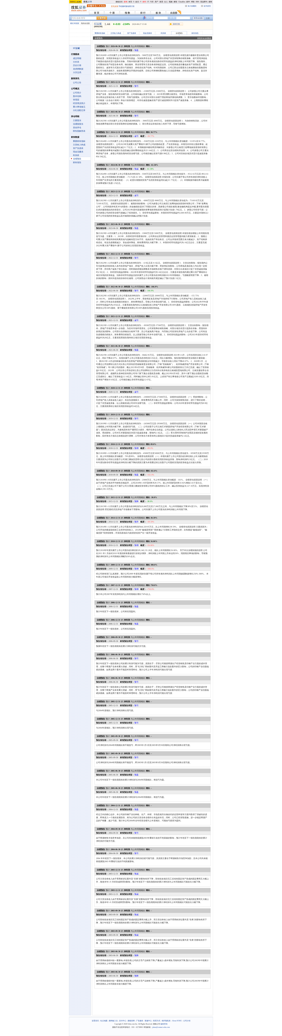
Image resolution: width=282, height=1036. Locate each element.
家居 (161, 2)
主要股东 (77, 120)
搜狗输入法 (113, 1021)
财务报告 (77, 162)
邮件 (188, 2)
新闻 (125, 2)
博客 (193, 2)
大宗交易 (77, 72)
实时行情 (176, 24)
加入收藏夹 (192, 6)
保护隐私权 (166, 1021)
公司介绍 (186, 1021)
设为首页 (207, 6)
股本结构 (77, 96)
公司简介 (77, 93)
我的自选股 (85, 23)
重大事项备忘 (79, 107)
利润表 (76, 155)
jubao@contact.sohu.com (161, 1027)
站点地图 (103, 1021)
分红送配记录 (79, 110)
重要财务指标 (79, 141)
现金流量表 (78, 152)
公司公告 (77, 82)
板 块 (158, 13)
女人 (166, 2)
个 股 (112, 13)
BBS (197, 2)
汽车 (152, 2)
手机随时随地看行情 (126, 6)
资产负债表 (78, 148)
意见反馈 (114, 6)
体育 (130, 2)
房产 (156, 2)
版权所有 (164, 1024)
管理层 (76, 100)
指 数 (127, 13)
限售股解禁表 (79, 131)
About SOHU (177, 1021)
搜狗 (210, 2)
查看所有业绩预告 (204, 38)
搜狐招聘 (131, 1021)
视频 (170, 2)
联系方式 (156, 1021)
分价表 (76, 62)
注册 (208, 18)
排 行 (143, 13)
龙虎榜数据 (78, 69)
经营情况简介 (79, 103)
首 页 (96, 13)
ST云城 (97, 23)
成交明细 (77, 58)
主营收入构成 (79, 145)
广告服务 (139, 1021)
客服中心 (148, 1021)
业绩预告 (77, 159)
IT (148, 2)
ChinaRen (181, 2)
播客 (175, 2)
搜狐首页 (119, 2)
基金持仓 (77, 127)
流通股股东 (78, 124)
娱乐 (137, 2)
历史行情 (77, 65)
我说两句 (203, 2)
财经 (144, 2)
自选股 (173, 13)
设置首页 (95, 1021)
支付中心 (122, 1021)
